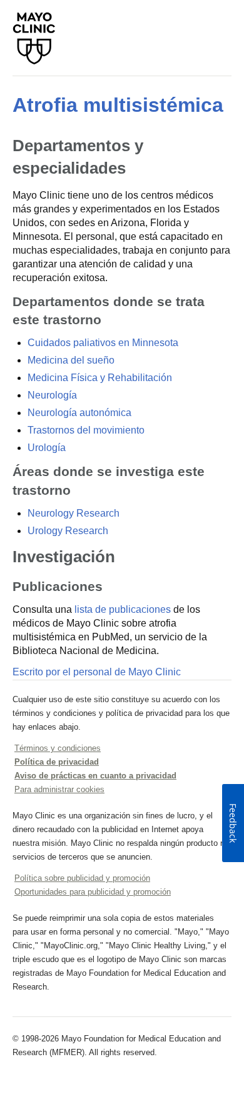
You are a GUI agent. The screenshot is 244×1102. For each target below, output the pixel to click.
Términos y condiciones (57, 748)
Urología (47, 447)
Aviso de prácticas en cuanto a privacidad (95, 775)
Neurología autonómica (79, 412)
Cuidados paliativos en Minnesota (103, 342)
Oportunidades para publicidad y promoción (92, 891)
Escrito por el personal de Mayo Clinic (97, 672)
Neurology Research (73, 513)
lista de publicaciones (122, 609)
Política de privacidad (56, 762)
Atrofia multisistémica (118, 105)
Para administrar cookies (59, 789)
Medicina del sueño (71, 360)
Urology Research (68, 530)
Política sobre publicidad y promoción (82, 878)
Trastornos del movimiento (86, 430)
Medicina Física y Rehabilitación (100, 377)
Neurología (52, 395)
